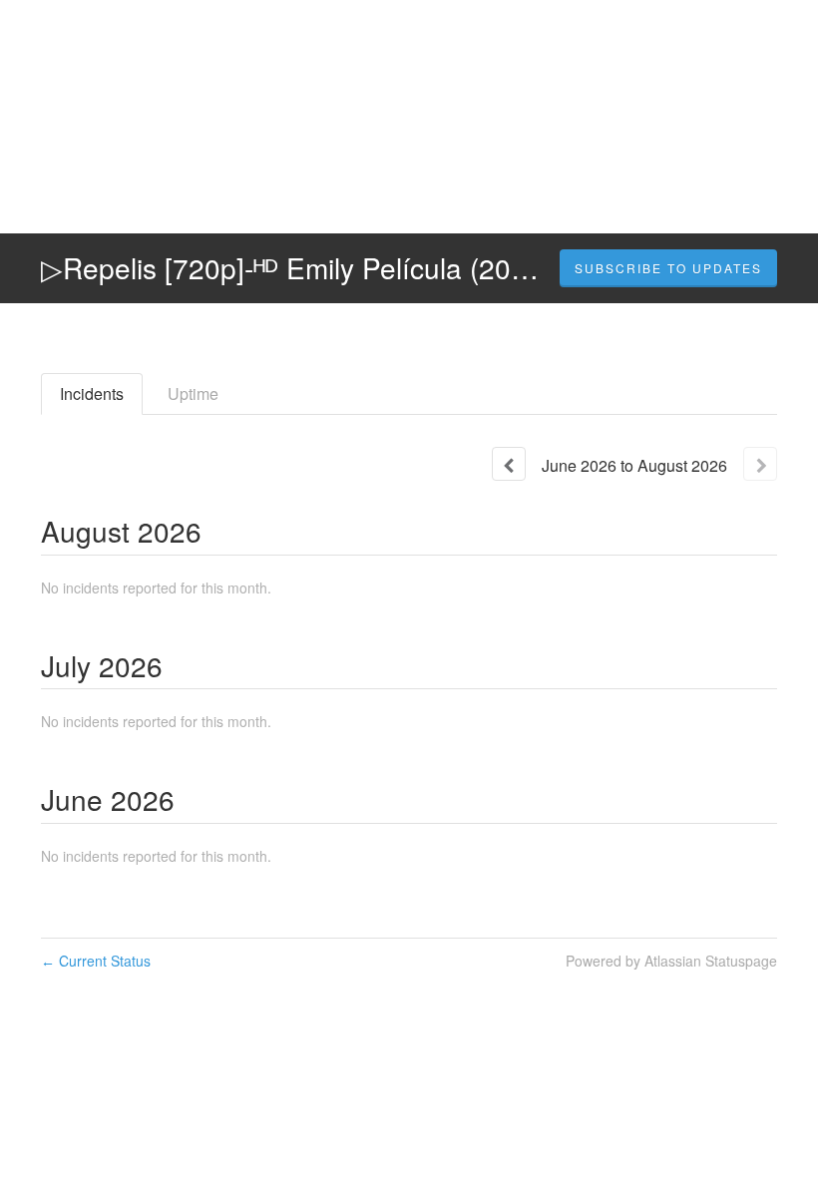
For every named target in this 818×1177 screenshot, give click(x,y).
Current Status (96, 961)
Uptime (193, 393)
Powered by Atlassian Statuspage (671, 961)
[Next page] (760, 464)
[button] (668, 268)
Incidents (92, 393)
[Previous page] (509, 464)
